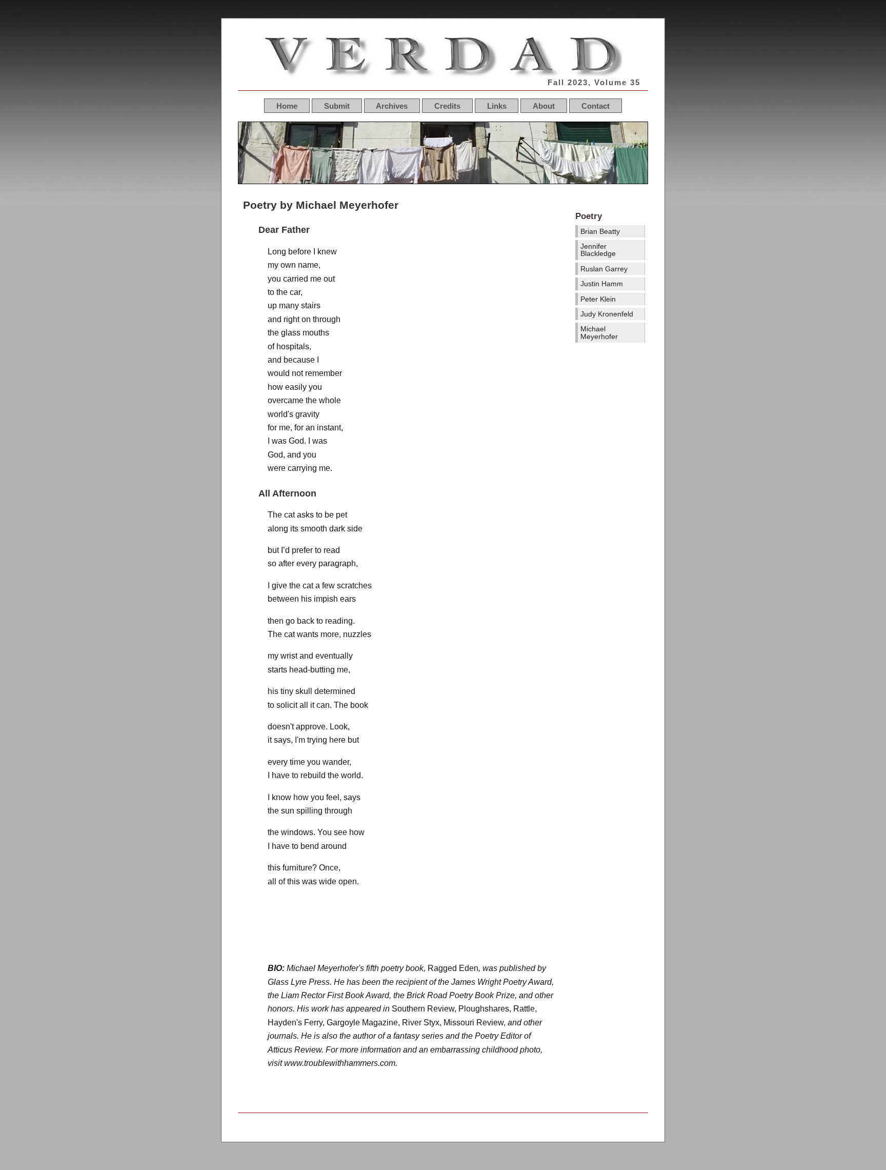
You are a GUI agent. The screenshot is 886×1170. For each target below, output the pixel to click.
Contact (595, 105)
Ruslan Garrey (604, 269)
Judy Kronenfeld (606, 314)
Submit (337, 105)
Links (497, 105)
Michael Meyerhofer (599, 332)
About (544, 105)
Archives (392, 105)
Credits (447, 105)
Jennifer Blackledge (598, 249)
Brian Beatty (600, 231)
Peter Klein (598, 299)
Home (286, 105)
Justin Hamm (601, 284)
